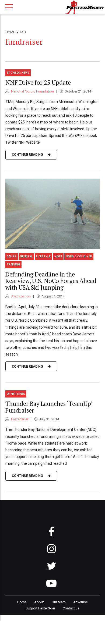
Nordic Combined (79, 256)
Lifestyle (43, 256)
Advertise (80, 602)
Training (13, 264)
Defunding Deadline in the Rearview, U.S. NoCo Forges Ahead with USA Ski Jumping (50, 281)
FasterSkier (19, 419)
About (39, 602)
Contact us (71, 608)
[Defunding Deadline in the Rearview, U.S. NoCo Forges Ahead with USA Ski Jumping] (52, 214)
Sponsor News (18, 72)
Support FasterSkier (40, 608)
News (58, 256)
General (26, 256)
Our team (59, 602)
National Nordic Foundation (32, 91)
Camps (11, 256)
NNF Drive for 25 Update (38, 82)
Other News (16, 393)
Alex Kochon (20, 296)
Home (10, 32)
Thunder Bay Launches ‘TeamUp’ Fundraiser (48, 407)
